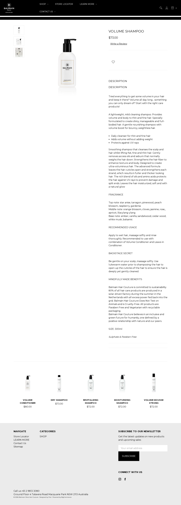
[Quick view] (33, 376)
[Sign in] (166, 8)
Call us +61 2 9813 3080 (26, 491)
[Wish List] (33, 383)
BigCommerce (66, 497)
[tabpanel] (27, 390)
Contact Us (46, 11)
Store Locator (64, 4)
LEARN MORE (87, 4)
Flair (50, 497)
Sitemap (18, 446)
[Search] (160, 8)
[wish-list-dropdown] (113, 62)
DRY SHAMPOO (59, 400)
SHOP (43, 4)
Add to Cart (27, 390)
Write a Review (118, 43)
